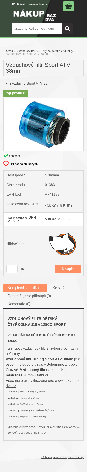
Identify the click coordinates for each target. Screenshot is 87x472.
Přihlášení (18, 4)
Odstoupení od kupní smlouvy (62, 457)
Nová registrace (38, 4)
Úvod (9, 51)
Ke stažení (61, 288)
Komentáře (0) (19, 304)
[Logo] (34, 18)
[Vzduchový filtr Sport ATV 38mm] (43, 100)
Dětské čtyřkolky (27, 51)
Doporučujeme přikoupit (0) (29, 296)
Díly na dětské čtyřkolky (57, 51)
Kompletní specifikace (25, 288)
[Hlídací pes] (63, 244)
